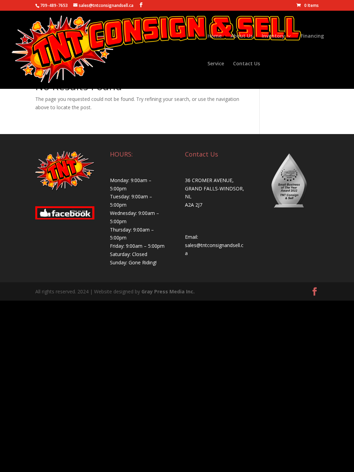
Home (214, 36)
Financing (312, 36)
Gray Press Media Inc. (168, 291)
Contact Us (246, 64)
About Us (242, 36)
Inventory (273, 36)
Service (215, 64)
